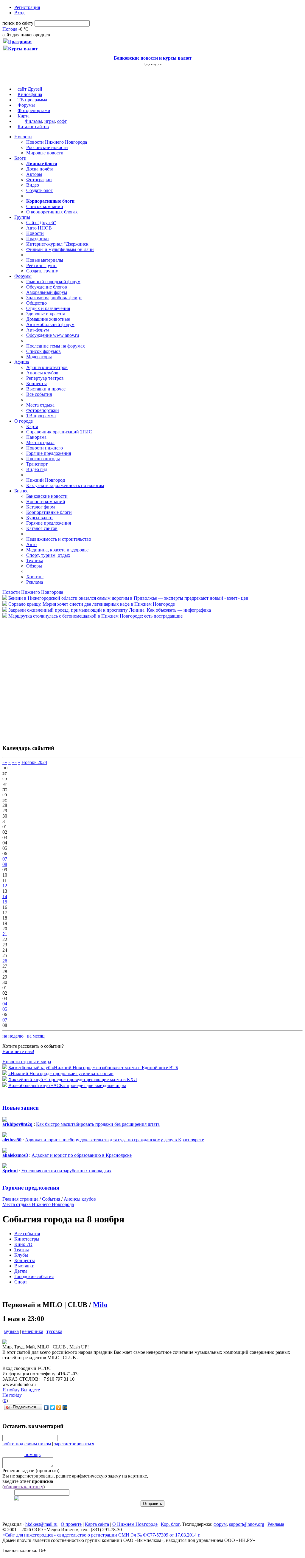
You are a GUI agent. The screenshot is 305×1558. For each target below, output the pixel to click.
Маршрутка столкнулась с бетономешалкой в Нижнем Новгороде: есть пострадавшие (95, 615)
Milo (100, 1305)
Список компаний (44, 206)
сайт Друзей (30, 89)
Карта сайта (97, 1524)
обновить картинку (23, 1486)
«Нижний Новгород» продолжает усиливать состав (60, 1073)
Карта (23, 115)
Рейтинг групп (41, 265)
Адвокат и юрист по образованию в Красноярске (82, 1155)
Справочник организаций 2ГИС (59, 431)
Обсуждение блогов (46, 286)
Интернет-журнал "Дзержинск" (58, 244)
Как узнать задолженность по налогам (65, 485)
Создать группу (42, 270)
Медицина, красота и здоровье (57, 549)
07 (4, 858)
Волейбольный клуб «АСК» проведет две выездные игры (67, 1085)
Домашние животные (48, 319)
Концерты (36, 383)
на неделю (13, 1035)
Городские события (34, 1276)
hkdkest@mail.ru (41, 1524)
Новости (23, 136)
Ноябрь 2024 (34, 762)
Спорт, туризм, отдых (48, 555)
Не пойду (12, 1395)
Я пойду (11, 1389)
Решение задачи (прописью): (31, 1470)
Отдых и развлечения (48, 308)
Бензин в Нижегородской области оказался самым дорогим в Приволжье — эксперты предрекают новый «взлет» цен (128, 598)
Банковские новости (47, 496)
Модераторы (39, 356)
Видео (32, 184)
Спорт (20, 1281)
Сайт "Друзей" (41, 222)
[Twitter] (52, 1407)
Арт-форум (37, 329)
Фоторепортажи (34, 110)
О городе (23, 421)
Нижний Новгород (45, 480)
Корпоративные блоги (49, 512)
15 (4, 901)
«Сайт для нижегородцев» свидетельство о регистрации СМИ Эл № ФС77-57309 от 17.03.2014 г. (101, 1534)
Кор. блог (170, 1524)
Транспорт (37, 463)
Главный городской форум (53, 281)
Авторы (34, 174)
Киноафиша (30, 94)
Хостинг (34, 576)
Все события (39, 394)
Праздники (37, 238)
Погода (9, 29)
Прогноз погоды (43, 458)
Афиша (21, 362)
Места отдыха (40, 404)
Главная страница (20, 1199)
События (51, 1199)
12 (4, 885)
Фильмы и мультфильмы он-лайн (60, 249)
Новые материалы (44, 260)
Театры (21, 1249)
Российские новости (47, 147)
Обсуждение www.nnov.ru (52, 335)
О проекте (71, 1524)
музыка (11, 1331)
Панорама (36, 437)
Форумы (26, 105)
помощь (32, 1454)
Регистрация (27, 7)
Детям (20, 1271)
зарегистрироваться (74, 1443)
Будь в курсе (152, 64)
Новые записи (20, 1108)
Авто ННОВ (39, 227)
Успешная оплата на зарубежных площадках (66, 1170)
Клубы (21, 1255)
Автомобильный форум (50, 324)
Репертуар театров (45, 378)
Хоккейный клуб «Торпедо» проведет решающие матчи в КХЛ (72, 1079)
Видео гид (36, 469)
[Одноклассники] (59, 1407)
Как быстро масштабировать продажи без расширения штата (98, 1124)
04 (4, 1003)
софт (62, 121)
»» (14, 762)
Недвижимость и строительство (58, 539)
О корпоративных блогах (52, 211)
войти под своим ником (26, 1443)
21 (4, 934)
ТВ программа (32, 99)
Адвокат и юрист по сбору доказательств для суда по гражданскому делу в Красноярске (114, 1139)
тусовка (54, 1331)
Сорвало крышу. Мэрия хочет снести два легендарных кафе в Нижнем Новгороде (91, 604)
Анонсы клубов (42, 372)
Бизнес (21, 490)
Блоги (20, 158)
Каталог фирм (40, 506)
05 (4, 1009)
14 (4, 896)
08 (4, 864)
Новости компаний (45, 501)
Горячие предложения (48, 453)
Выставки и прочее (46, 388)
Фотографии (39, 179)
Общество (36, 303)
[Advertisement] (38, 678)
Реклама (34, 582)
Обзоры (34, 565)
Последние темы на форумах (55, 345)
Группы (22, 217)
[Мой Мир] (65, 1407)
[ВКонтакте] (46, 1407)
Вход (19, 12)
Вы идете (30, 1389)
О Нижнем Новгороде (135, 1524)
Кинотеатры (26, 1238)
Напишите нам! (18, 1051)
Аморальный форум (46, 292)
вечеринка (32, 1331)
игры (49, 121)
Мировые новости (44, 152)
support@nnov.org (246, 1524)
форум (220, 1524)
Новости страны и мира (26, 1061)
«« (4, 762)
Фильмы (33, 121)
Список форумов (43, 351)
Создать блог (39, 190)
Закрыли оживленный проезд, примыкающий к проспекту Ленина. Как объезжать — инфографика (109, 610)
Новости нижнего (44, 447)
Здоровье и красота (45, 313)
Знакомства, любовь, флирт (54, 297)
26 (4, 960)
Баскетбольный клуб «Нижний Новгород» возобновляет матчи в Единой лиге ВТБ (93, 1067)
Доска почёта (39, 168)
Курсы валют (39, 517)
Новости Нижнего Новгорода (56, 142)
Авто (31, 544)
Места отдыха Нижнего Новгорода (38, 1204)
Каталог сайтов (33, 126)
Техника (34, 560)
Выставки (24, 1265)
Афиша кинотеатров (47, 367)
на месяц (36, 1035)
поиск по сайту (17, 23)
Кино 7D (23, 1244)
